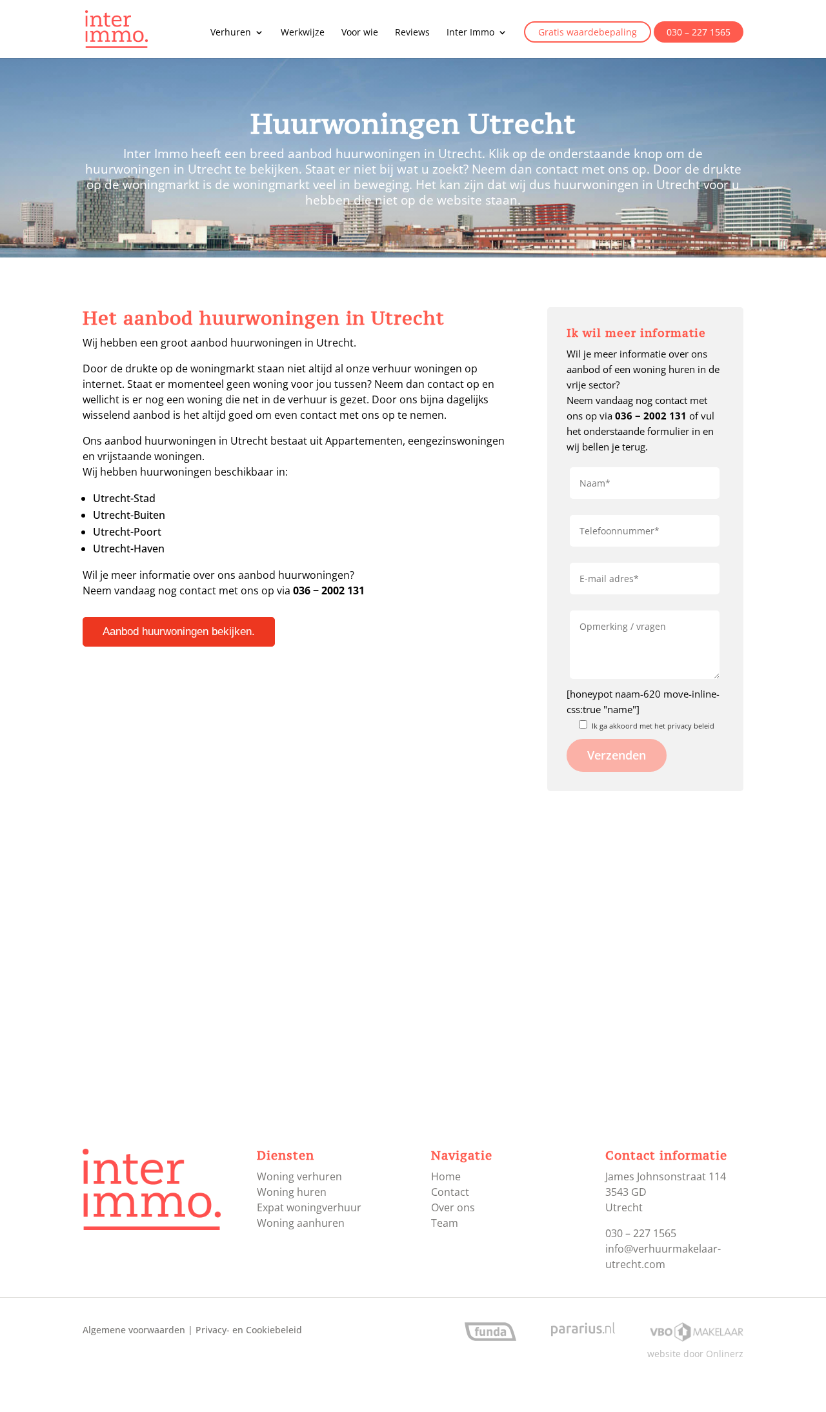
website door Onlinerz (695, 1353)
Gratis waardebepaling (587, 33)
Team (444, 1223)
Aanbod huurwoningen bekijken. (179, 631)
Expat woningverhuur (309, 1207)
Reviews (412, 33)
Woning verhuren (299, 1176)
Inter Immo (470, 33)
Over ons (453, 1207)
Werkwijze (303, 33)
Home (446, 1176)
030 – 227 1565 (698, 33)
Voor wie (359, 33)
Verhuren (230, 33)
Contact (450, 1192)
